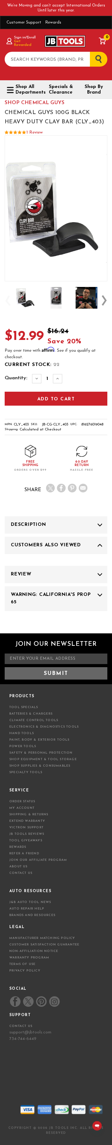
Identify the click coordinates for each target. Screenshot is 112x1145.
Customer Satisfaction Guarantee (44, 944)
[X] (50, 488)
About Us (18, 866)
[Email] (83, 488)
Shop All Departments (28, 90)
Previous (8, 300)
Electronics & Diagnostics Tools (44, 727)
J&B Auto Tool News (30, 902)
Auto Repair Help (26, 908)
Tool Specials (23, 707)
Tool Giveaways (25, 840)
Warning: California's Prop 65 (51, 598)
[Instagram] (54, 1001)
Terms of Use (22, 964)
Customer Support (24, 22)
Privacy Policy (24, 970)
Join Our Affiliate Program (38, 860)
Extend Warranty (27, 821)
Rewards (53, 22)
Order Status (22, 801)
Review (21, 574)
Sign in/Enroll (24, 37)
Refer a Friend (24, 853)
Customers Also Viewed (46, 545)
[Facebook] (61, 488)
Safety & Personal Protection (41, 753)
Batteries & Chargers (31, 714)
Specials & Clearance (61, 90)
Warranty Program (29, 957)
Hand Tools (21, 733)
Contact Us (20, 873)
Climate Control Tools (33, 720)
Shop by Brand (94, 90)
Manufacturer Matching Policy (42, 938)
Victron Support (26, 827)
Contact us (20, 1026)
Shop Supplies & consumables (39, 766)
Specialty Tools (25, 772)
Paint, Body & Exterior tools (39, 740)
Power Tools (22, 746)
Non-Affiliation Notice (33, 951)
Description (28, 524)
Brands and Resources (32, 915)
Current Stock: (32, 364)
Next (104, 300)
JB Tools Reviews (26, 834)
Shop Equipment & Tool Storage (43, 759)
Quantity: (16, 378)
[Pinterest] (72, 488)
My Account (22, 808)
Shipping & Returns (29, 814)
